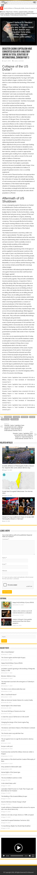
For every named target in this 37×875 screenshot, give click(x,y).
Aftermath (8, 417)
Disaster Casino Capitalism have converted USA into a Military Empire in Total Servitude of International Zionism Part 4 (18, 387)
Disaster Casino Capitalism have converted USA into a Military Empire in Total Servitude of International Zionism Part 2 (18, 400)
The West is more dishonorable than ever (13, 689)
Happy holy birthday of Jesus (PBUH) (23, 602)
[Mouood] (18, 2)
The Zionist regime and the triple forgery (13, 657)
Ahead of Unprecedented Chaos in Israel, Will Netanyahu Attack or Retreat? (18, 518)
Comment (5, 539)
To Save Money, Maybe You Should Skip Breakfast (15, 826)
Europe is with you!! (7, 746)
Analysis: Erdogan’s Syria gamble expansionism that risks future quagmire (22, 621)
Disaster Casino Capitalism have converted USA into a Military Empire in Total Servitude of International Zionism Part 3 (18, 393)
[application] (18, 848)
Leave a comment (19, 61)
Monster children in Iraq (8, 676)
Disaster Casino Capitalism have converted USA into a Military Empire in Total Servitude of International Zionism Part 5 (18, 380)
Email (4, 564)
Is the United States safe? (8, 783)
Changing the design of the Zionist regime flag (15, 722)
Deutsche (24, 417)
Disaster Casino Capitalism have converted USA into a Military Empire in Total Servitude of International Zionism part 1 (18, 407)
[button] (18, 848)
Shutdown (15, 419)
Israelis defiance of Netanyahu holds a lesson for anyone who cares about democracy (18, 467)
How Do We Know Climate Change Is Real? (13, 802)
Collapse (16, 417)
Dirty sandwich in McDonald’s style (11, 767)
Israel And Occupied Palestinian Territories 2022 (15, 820)
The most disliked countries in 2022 (11, 778)
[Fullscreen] (33, 856)
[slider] (17, 855)
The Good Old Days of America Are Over (13, 711)
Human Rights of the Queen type (10, 772)
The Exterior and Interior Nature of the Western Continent (18, 728)
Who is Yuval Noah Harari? (9, 694)
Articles (16, 12)
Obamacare (5, 419)
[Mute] (30, 856)
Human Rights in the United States (11, 705)
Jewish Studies (23, 12)
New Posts (9, 12)
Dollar (32, 417)
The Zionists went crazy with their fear (12, 733)
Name (4, 557)
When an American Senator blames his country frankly (17, 700)
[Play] (4, 856)
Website (4, 570)
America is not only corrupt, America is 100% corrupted (17, 815)
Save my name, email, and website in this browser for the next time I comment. (17, 577)
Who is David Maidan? (7, 652)
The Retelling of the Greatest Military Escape (14, 796)
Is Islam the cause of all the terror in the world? (15, 717)
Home (3, 12)
